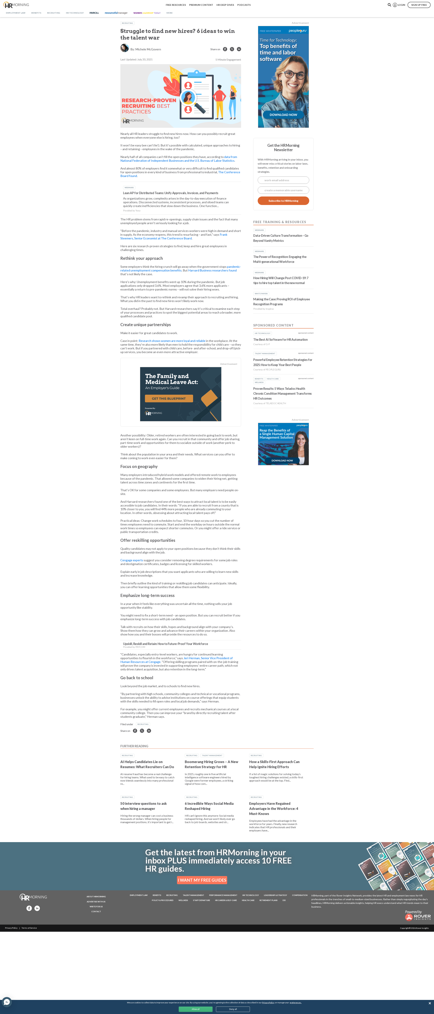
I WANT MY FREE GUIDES (202, 880)
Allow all (196, 1009)
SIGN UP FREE (419, 4)
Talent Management (212, 755)
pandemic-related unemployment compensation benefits (180, 268)
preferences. (296, 1002)
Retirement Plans (269, 900)
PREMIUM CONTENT (201, 4)
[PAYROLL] (94, 13)
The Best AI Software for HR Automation (280, 339)
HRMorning (16, 5)
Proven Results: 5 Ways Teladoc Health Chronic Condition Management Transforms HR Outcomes (282, 393)
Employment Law (139, 895)
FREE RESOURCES (176, 4)
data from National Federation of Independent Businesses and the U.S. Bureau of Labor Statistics (178, 158)
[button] (7, 1002)
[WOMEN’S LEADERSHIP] (147, 13)
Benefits (157, 895)
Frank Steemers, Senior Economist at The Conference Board (173, 236)
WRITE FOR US (96, 906)
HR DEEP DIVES (225, 4)
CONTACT (96, 911)
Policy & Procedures (162, 900)
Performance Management (223, 895)
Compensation (300, 895)
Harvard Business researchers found (212, 270)
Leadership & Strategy (275, 895)
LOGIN (401, 4)
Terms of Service (29, 928)
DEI (284, 900)
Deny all (233, 1009)
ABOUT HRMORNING (96, 896)
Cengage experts (131, 560)
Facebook (28, 908)
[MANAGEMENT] (116, 13)
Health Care (248, 900)
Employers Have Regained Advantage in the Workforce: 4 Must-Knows (273, 808)
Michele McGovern (148, 49)
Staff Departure (201, 900)
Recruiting (127, 23)
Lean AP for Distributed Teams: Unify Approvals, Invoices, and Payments (170, 193)
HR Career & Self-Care (226, 900)
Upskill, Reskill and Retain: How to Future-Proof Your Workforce (165, 644)
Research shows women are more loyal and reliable (172, 341)
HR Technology (250, 895)
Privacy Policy (11, 928)
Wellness (183, 900)
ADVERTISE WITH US (96, 901)
